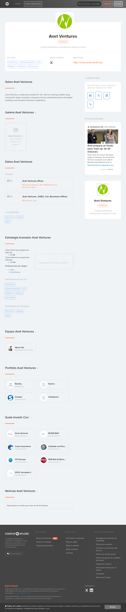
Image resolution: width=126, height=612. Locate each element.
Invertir (18, 4)
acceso (118, 4)
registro (107, 4)
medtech (11, 66)
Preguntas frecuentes (44, 545)
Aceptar (113, 607)
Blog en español (72, 545)
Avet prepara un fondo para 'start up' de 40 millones (27, 506)
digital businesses (27, 62)
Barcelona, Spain (30, 201)
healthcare (12, 62)
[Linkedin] (91, 590)
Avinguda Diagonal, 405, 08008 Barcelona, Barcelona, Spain (40, 186)
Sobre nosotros (72, 549)
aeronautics (33, 66)
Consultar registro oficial (22, 593)
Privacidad (100, 574)
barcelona (10, 217)
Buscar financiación (46, 538)
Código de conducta (103, 564)
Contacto (69, 553)
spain (8, 222)
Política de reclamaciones (106, 554)
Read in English (15, 554)
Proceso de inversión (104, 544)
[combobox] (89, 3)
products (21, 66)
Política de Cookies (103, 577)
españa (20, 217)
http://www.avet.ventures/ (88, 62)
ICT (39, 62)
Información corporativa (75, 538)
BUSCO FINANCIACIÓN (33, 4)
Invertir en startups (43, 542)
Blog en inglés (71, 542)
